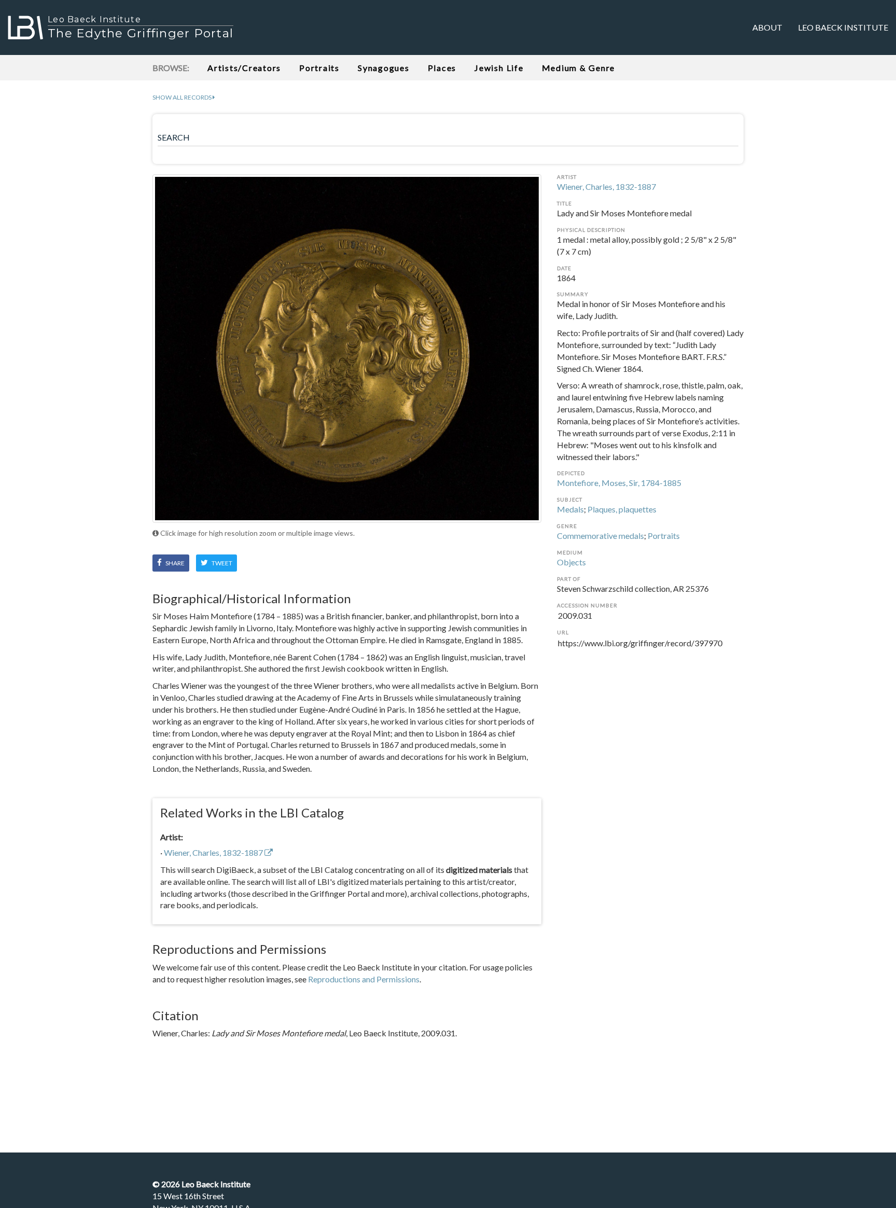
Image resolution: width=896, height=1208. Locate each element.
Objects (571, 562)
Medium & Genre (578, 68)
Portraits (319, 68)
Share (174, 563)
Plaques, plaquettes (621, 509)
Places (442, 68)
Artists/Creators (244, 68)
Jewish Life (498, 68)
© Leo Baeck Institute (201, 1184)
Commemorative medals (600, 535)
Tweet (221, 563)
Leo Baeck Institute (843, 27)
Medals (570, 509)
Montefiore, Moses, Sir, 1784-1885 (619, 483)
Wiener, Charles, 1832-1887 (606, 186)
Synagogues (384, 68)
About (767, 27)
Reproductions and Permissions (363, 979)
